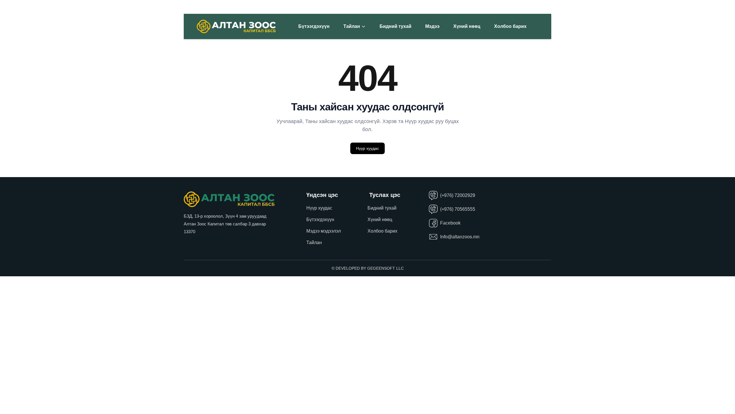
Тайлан (351, 26)
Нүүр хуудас (367, 148)
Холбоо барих (510, 26)
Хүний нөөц (466, 26)
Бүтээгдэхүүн (314, 26)
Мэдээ (432, 26)
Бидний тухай (395, 26)
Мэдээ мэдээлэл (323, 231)
